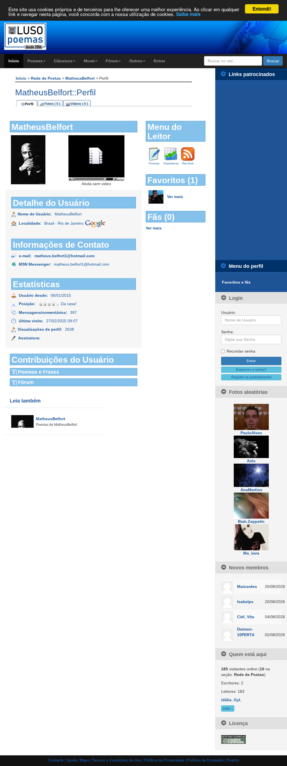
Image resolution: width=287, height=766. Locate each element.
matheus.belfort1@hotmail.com (64, 256)
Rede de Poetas (46, 78)
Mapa (84, 760)
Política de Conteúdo (205, 760)
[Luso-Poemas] (36, 36)
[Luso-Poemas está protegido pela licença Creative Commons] (233, 739)
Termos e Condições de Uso (116, 760)
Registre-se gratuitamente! (251, 377)
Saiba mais (188, 14)
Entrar (159, 61)
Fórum (112, 61)
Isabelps (245, 601)
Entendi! (262, 8)
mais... (228, 708)
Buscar (273, 61)
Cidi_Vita (245, 617)
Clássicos (63, 61)
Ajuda (72, 760)
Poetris (233, 760)
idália (226, 700)
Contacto (56, 760)
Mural (89, 61)
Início (13, 61)
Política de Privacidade (164, 760)
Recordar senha (241, 351)
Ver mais (175, 196)
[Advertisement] (251, 170)
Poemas (35, 61)
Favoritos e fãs (236, 282)
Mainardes (247, 586)
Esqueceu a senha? (251, 370)
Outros (135, 61)
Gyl (237, 700)
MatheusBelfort (80, 78)
